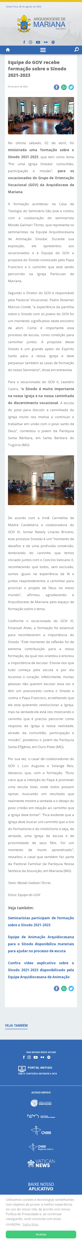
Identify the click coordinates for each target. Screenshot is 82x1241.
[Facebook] (24, 42)
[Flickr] (46, 42)
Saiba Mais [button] (30, 1224)
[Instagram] (30, 42)
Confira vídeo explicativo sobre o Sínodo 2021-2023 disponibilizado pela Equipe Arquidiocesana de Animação (41, 970)
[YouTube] (38, 42)
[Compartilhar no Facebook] (56, 87)
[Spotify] (53, 42)
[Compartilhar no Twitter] (71, 87)
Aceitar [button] (41, 1234)
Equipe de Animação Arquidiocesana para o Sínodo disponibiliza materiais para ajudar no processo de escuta (41, 944)
